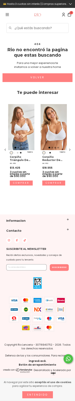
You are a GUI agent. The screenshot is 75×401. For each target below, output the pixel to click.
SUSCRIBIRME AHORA (37, 87)
